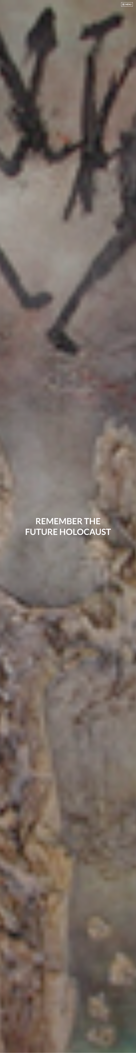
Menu (128, 4)
